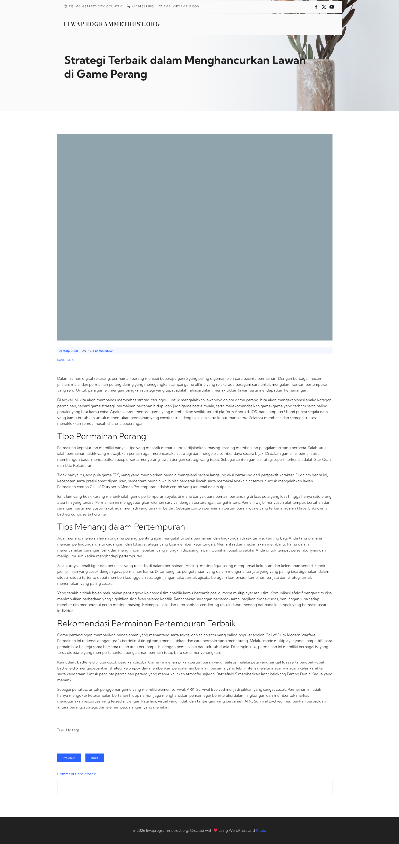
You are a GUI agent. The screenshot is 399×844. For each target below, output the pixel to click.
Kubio (261, 830)
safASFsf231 (104, 351)
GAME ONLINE (66, 360)
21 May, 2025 (68, 351)
